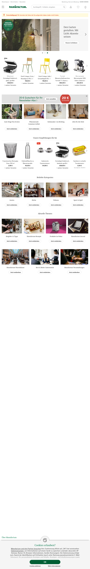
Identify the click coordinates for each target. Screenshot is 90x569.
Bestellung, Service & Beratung (75, 2)
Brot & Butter (14, 2)
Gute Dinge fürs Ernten (12, 122)
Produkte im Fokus (56, 236)
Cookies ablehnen (35, 566)
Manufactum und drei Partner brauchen (26, 549)
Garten (12, 200)
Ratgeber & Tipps (12, 236)
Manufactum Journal (78, 236)
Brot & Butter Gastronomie (45, 267)
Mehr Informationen (54, 566)
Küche (34, 200)
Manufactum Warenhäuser (16, 267)
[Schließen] (87, 96)
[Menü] (3, 7)
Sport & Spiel (78, 200)
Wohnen (56, 200)
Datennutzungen (17, 551)
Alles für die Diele (78, 122)
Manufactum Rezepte (34, 236)
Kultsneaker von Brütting (56, 122)
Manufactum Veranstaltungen (74, 267)
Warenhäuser (5, 2)
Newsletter (22, 2)
